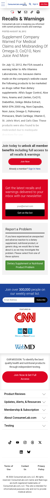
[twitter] (40, 442)
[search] (30, 4)
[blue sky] (28, 451)
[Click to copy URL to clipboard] (32, 12)
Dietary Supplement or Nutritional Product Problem (25, 265)
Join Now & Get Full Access (25, 377)
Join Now (44, 4)
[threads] (32, 442)
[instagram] (25, 442)
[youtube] (17, 442)
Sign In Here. (34, 168)
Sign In (35, 4)
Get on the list (25, 212)
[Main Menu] (3, 4)
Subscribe (41, 300)
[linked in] (21, 451)
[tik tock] (10, 442)
